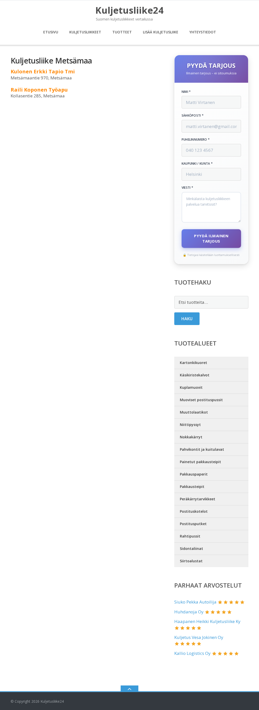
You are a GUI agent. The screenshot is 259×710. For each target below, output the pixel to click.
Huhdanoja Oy (189, 612)
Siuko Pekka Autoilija (195, 602)
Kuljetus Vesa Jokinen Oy (198, 637)
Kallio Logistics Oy (192, 653)
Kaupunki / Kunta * (197, 164)
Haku (186, 318)
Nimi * (186, 92)
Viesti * (187, 188)
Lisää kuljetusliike (160, 32)
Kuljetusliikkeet (85, 32)
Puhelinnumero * (196, 140)
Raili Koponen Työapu (39, 89)
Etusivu (50, 32)
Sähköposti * (193, 116)
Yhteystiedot (202, 32)
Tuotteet (122, 32)
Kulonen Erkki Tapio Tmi (43, 71)
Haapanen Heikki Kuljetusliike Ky (207, 621)
